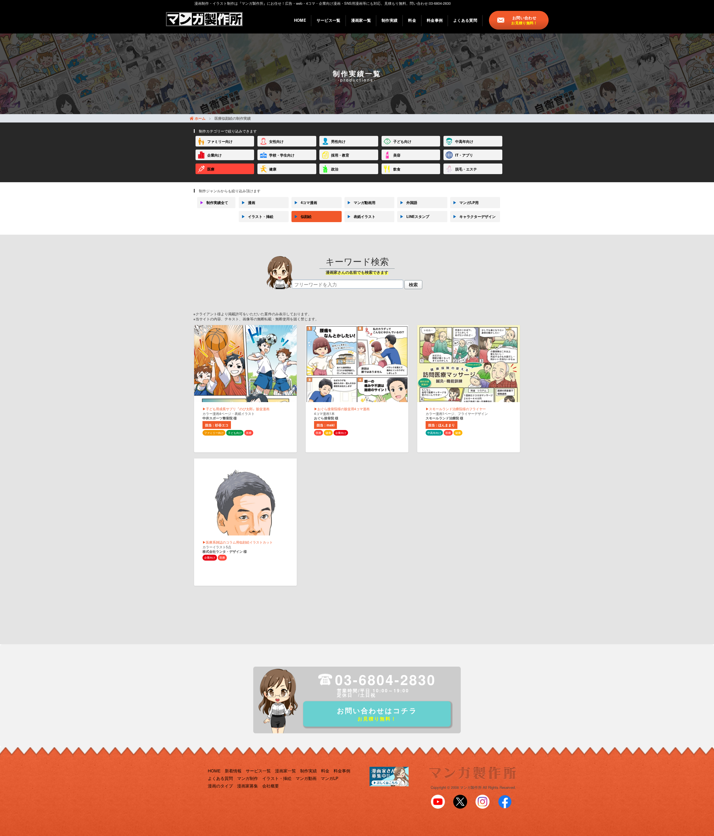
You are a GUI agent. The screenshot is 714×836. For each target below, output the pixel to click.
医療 (210, 169)
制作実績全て (214, 202)
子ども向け (402, 141)
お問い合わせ (524, 20)
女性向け (276, 141)
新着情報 (233, 770)
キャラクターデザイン (474, 216)
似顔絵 (303, 216)
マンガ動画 (306, 778)
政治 (334, 169)
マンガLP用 (466, 202)
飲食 (397, 169)
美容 (397, 155)
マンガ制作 (247, 778)
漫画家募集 (247, 786)
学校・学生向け (282, 155)
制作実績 (389, 20)
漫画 (248, 202)
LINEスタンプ (414, 216)
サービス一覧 (329, 20)
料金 (412, 20)
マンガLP (329, 778)
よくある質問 (465, 20)
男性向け (338, 141)
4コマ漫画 (305, 202)
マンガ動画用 (361, 202)
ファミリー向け (220, 141)
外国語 (408, 202)
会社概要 (270, 786)
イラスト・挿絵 (257, 216)
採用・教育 (340, 155)
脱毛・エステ (466, 169)
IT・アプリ (464, 155)
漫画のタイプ (220, 786)
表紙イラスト (361, 216)
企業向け (214, 155)
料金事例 (435, 20)
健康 (272, 169)
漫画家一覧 (361, 20)
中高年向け (464, 141)
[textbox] (347, 284)
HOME (300, 20)
